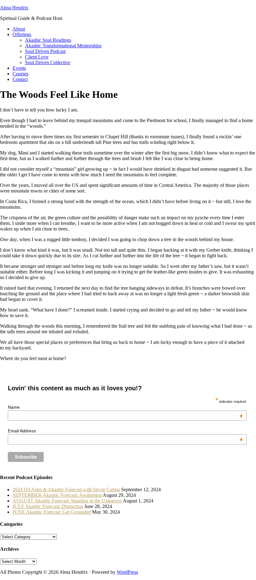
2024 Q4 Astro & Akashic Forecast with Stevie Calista (66, 489)
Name (125, 407)
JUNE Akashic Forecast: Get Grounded (51, 512)
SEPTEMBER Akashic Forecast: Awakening (57, 495)
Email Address (125, 430)
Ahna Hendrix (14, 7)
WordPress (127, 572)
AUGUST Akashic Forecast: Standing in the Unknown (67, 500)
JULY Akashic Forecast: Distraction (47, 506)
